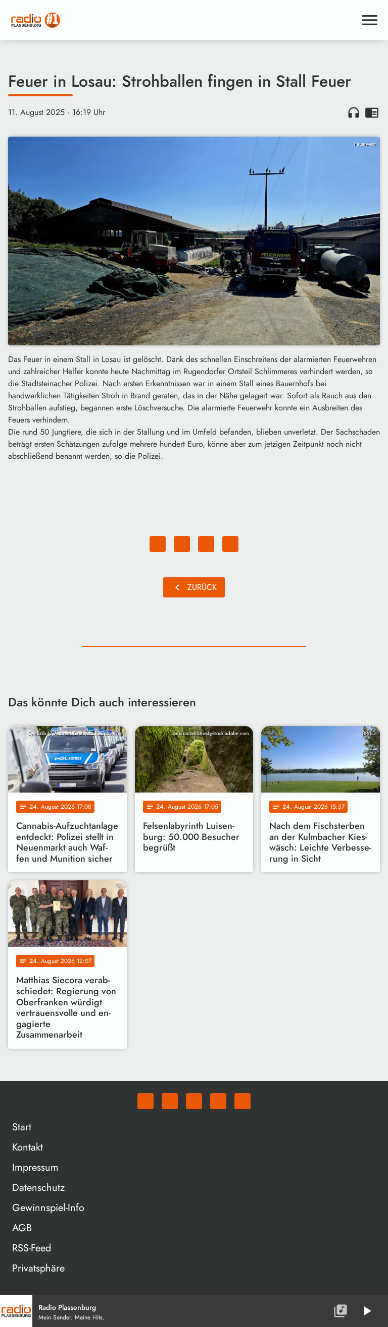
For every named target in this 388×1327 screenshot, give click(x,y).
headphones (354, 112)
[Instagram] (194, 1101)
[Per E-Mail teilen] (230, 544)
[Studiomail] (218, 1101)
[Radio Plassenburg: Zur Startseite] (182, 20)
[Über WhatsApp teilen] (206, 544)
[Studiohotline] (242, 1101)
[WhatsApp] (145, 1101)
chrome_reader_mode (372, 112)
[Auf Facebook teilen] (158, 544)
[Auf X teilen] (182, 544)
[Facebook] (170, 1101)
